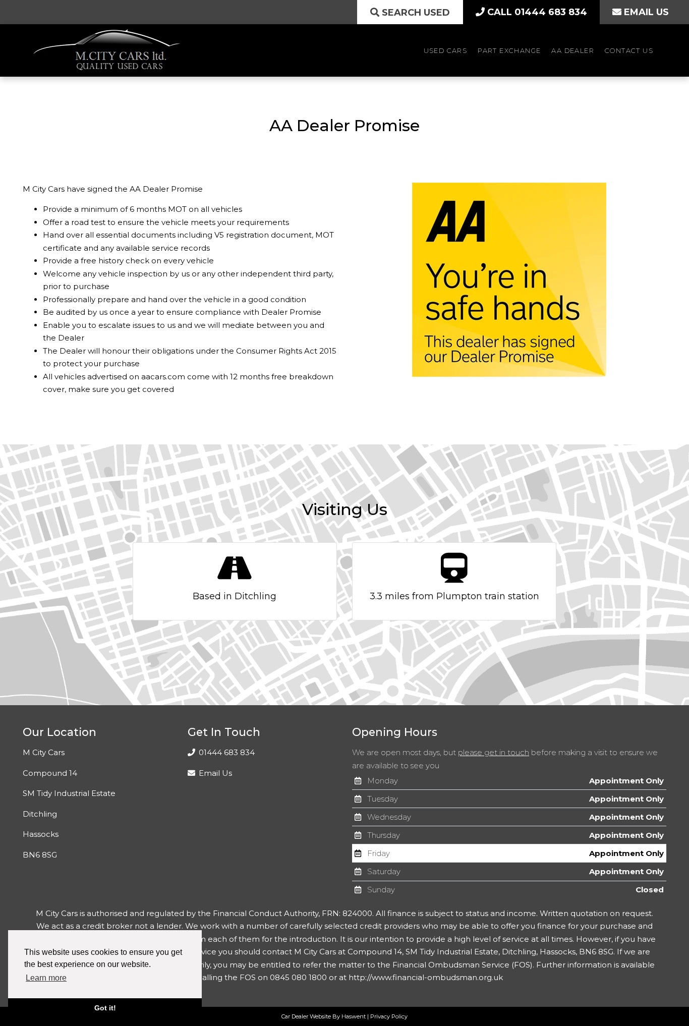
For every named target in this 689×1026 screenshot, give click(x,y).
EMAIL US (645, 12)
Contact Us (629, 50)
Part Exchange (509, 50)
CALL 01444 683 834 (536, 12)
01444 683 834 (226, 752)
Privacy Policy (389, 1016)
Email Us (214, 773)
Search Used (414, 12)
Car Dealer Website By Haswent (323, 1016)
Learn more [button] (46, 978)
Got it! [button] (105, 1008)
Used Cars (446, 50)
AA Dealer (572, 50)
